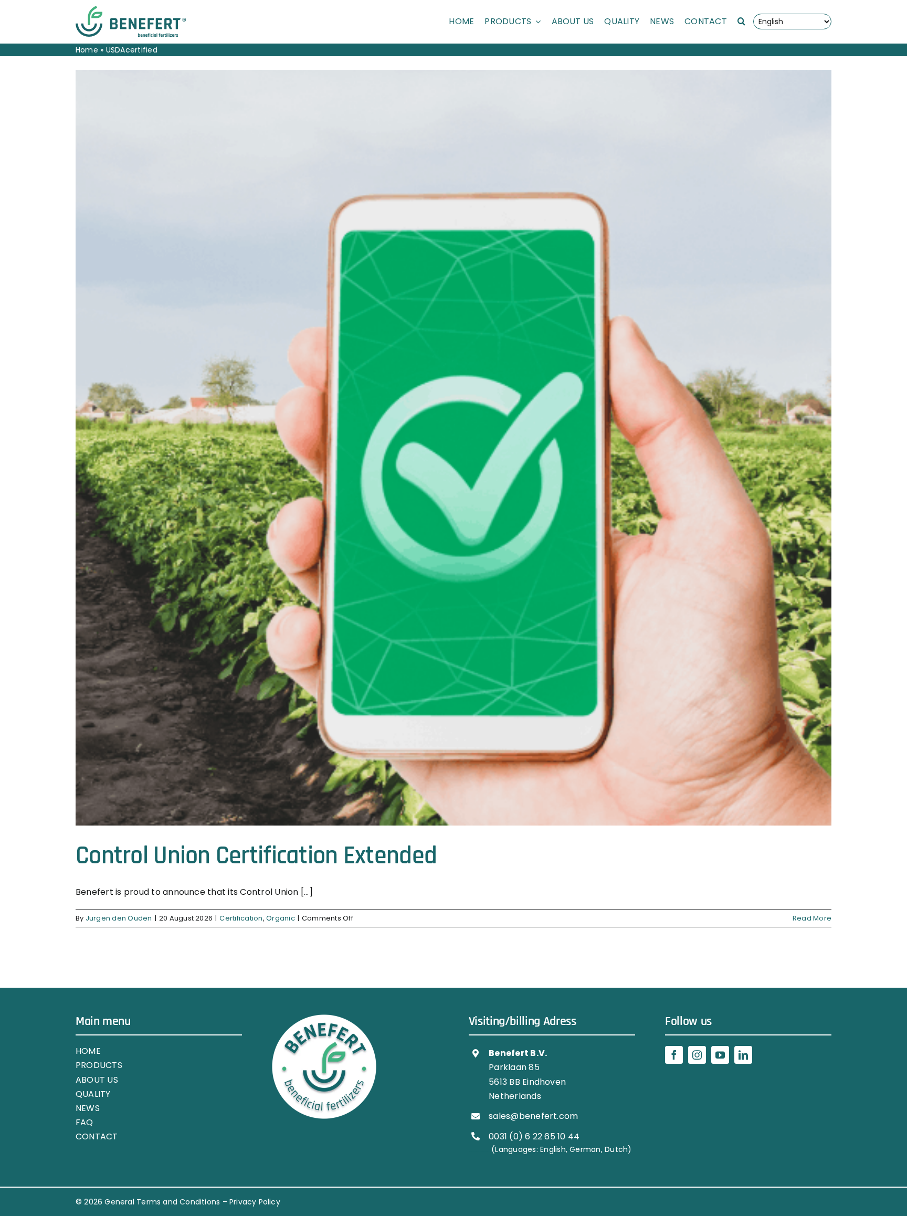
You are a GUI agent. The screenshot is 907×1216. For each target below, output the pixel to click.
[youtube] (720, 1055)
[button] (741, 21)
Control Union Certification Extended (256, 856)
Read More (812, 918)
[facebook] (674, 1055)
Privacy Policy (254, 1202)
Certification (240, 918)
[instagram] (697, 1055)
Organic (280, 918)
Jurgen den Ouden (119, 918)
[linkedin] (743, 1055)
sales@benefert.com (533, 1116)
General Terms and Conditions (162, 1202)
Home (87, 50)
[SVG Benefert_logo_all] (131, 10)
